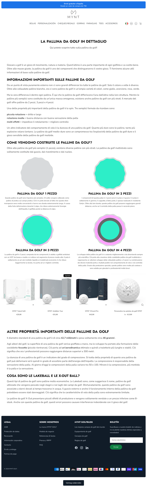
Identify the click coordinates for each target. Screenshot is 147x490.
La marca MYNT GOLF (48, 427)
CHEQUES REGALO (66, 23)
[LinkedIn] (87, 447)
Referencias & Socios (47, 436)
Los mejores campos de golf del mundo (90, 427)
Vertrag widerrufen (73, 483)
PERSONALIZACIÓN (47, 23)
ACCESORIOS (111, 23)
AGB (6, 427)
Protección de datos (11, 431)
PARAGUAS (91, 23)
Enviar (116, 447)
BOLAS (33, 23)
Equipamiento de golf (83, 431)
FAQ (41, 445)
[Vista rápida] (142, 305)
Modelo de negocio (46, 431)
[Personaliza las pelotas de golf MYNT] (128, 290)
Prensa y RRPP (45, 440)
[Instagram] (81, 447)
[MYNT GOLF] (73, 14)
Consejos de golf (81, 436)
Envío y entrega (10, 449)
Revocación (8, 436)
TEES (101, 23)
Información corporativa (13, 440)
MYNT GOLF (13, 469)
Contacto (7, 445)
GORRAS (81, 23)
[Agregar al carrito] (33, 305)
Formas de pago (10, 454)
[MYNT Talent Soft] (18, 290)
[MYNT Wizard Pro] (91, 290)
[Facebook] (76, 447)
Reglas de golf (80, 440)
